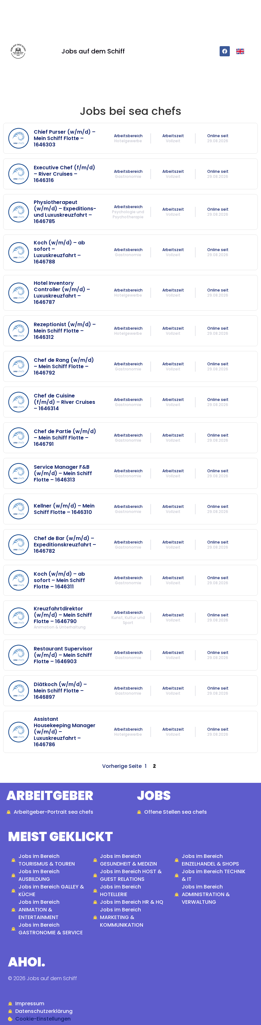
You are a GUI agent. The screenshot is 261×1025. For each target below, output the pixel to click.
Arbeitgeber (49, 795)
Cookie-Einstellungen (43, 1018)
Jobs (154, 795)
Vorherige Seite (122, 766)
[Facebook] (225, 51)
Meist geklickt (60, 837)
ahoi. (26, 962)
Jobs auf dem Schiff (93, 51)
